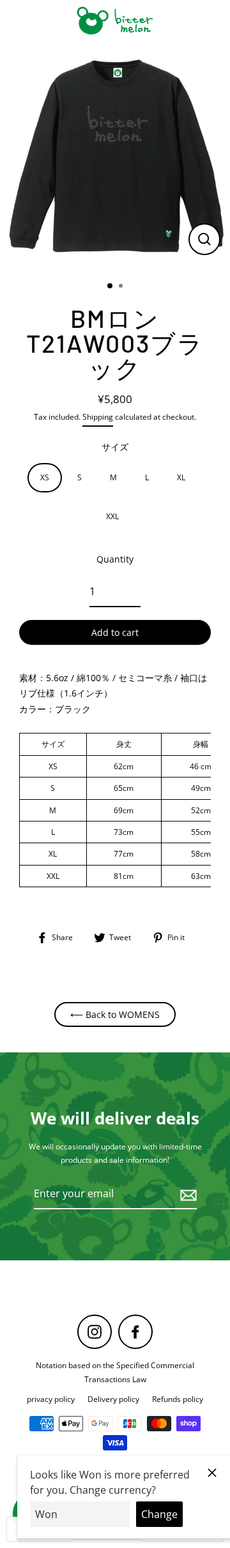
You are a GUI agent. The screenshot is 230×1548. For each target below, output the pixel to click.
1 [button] (110, 286)
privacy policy (51, 1399)
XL (181, 477)
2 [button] (122, 287)
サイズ (115, 447)
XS (44, 477)
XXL (112, 516)
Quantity (115, 559)
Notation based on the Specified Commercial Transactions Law (115, 1371)
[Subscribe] (186, 1194)
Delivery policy (113, 1399)
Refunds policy (177, 1399)
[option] (115, 156)
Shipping (97, 416)
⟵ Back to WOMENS (115, 1014)
